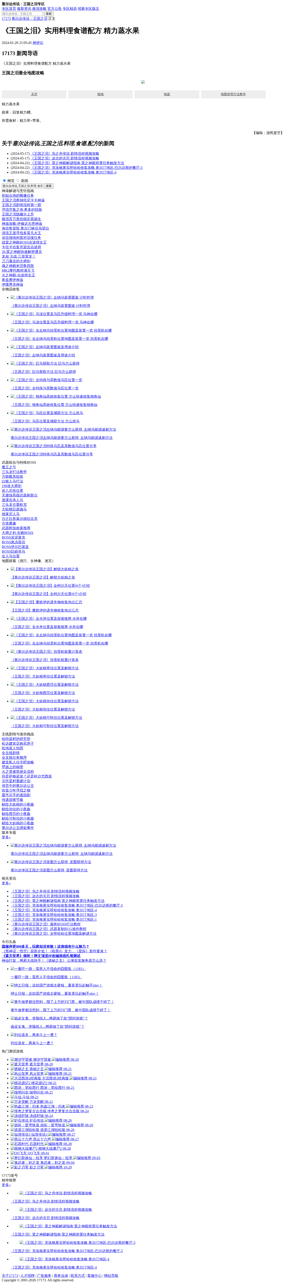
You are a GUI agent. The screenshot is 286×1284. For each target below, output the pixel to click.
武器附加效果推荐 (16, 528)
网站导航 (111, 1276)
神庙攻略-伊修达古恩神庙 (22, 223)
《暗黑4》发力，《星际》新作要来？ (77, 951)
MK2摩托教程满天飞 (18, 270)
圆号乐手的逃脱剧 (16, 795)
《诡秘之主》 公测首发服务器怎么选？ (75, 960)
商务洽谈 (61, 1276)
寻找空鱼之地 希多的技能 (22, 209)
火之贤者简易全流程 (18, 771)
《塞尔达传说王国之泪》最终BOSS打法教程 (46, 924)
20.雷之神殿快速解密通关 (22, 252)
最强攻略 (39, 8)
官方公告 (54, 8)
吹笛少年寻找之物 (16, 790)
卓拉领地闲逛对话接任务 (21, 238)
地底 (167, 94)
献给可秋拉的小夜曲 (18, 818)
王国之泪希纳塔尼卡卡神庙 (23, 200)
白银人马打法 (12, 481)
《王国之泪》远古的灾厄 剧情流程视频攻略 (64, 158)
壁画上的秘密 (12, 767)
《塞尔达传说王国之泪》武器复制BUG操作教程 (48, 929)
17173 (6, 19)
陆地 (100, 94)
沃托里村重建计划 (16, 781)
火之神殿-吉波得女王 (18, 275)
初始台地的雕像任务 (18, 195)
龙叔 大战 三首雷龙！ (19, 256)
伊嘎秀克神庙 (12, 284)
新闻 (24, 181)
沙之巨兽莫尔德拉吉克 (20, 519)
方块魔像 (9, 523)
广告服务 (44, 1276)
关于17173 (10, 1276)
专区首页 (9, 8)
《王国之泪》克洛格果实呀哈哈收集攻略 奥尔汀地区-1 (54, 919)
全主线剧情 (11, 753)
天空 (34, 94)
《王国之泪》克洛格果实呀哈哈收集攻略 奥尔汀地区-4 (73, 172)
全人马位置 (11, 556)
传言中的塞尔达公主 (18, 786)
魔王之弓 (9, 467)
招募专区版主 (88, 8)
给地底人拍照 (12, 748)
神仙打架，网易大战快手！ (23, 960)
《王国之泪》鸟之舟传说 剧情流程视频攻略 (64, 153)
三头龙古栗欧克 (14, 505)
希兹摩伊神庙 (12, 280)
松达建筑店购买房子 (18, 743)
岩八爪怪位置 (12, 490)
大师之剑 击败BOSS (17, 533)
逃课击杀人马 (12, 500)
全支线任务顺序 (14, 757)
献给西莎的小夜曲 (16, 814)
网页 (11, 181)
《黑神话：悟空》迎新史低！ (25, 951)
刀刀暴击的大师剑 (16, 261)
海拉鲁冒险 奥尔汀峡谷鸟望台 (25, 228)
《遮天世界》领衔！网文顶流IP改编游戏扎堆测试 (41, 956)
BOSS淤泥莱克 (13, 537)
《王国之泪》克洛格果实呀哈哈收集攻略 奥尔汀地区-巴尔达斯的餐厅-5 (86, 168)
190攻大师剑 (11, 486)
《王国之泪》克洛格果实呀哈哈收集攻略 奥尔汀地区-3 (54, 915)
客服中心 (94, 1276)
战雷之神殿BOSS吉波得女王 (24, 242)
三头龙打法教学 (14, 472)
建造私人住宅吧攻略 (18, 762)
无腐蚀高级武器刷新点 (20, 495)
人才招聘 (27, 1276)
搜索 (49, 13)
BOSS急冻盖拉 (13, 542)
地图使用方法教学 (233, 94)
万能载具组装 (12, 476)
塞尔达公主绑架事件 (18, 828)
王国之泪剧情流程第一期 (21, 205)
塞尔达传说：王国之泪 (29, 19)
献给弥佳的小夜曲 (16, 809)
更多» (6, 837)
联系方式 (78, 1276)
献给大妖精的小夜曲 (18, 804)
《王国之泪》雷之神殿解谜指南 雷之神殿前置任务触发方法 (77, 163)
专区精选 (70, 8)
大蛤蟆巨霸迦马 (14, 509)
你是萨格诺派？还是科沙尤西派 (27, 776)
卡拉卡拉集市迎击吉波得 (21, 247)
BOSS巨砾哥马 (13, 551)
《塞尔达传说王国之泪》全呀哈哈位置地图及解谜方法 (54, 933)
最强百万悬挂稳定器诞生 (21, 219)
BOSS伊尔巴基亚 (15, 547)
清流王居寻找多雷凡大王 (21, 233)
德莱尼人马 (11, 514)
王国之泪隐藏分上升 (18, 214)
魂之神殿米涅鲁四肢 (18, 266)
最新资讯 (24, 8)
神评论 (38, 43)
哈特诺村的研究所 (16, 739)
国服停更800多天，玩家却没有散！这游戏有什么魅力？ (45, 946)
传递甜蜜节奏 (12, 800)
